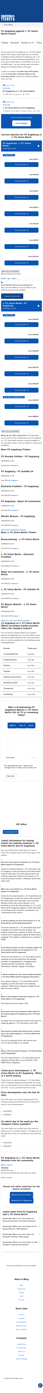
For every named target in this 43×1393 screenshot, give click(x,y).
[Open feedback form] (40, 1385)
